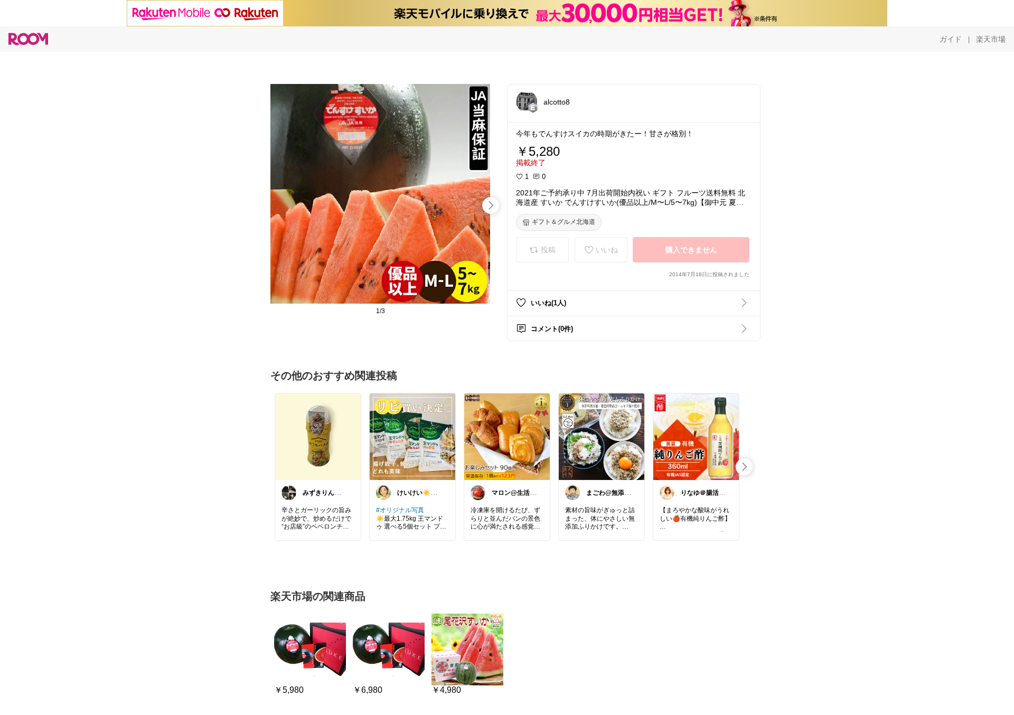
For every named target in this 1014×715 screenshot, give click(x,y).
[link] (318, 436)
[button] (526, 101)
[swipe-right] (490, 205)
